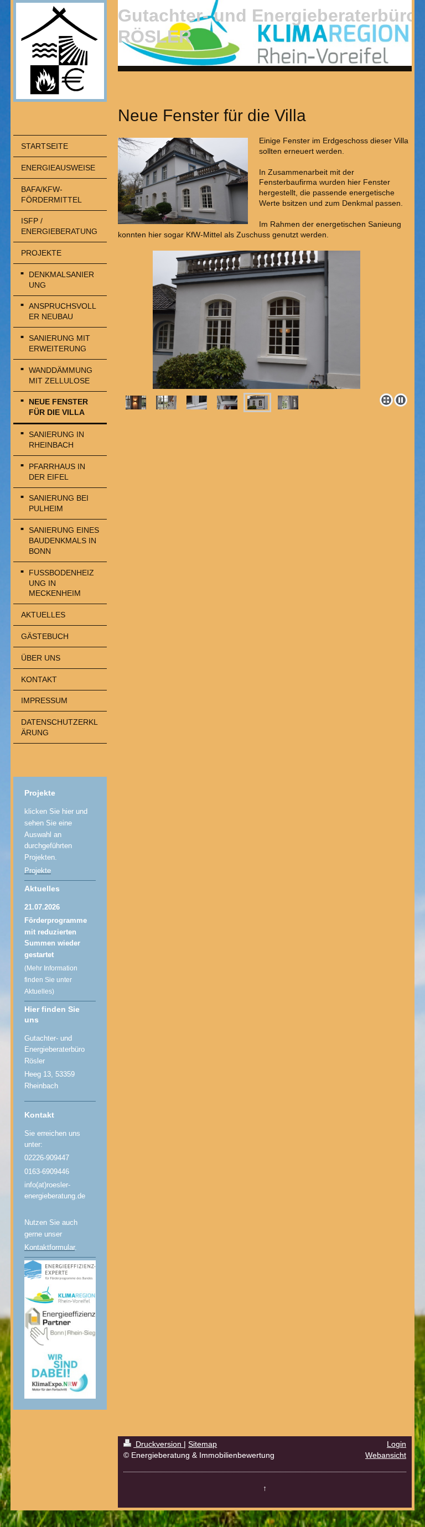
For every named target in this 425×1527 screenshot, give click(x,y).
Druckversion (158, 1444)
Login (396, 1444)
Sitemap (202, 1444)
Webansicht (385, 1455)
